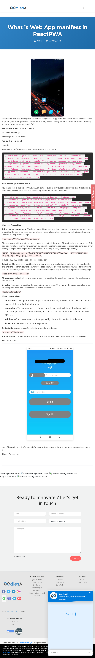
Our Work (59, 585)
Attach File (20, 556)
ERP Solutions (37, 590)
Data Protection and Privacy (37, 594)
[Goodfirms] (10, 631)
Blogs (82, 580)
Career (14, 624)
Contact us (15, 621)
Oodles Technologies (26, 643)
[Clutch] (18, 631)
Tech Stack (59, 582)
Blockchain (37, 585)
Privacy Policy (82, 582)
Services (60, 580)
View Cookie (7, 652)
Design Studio (37, 582)
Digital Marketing (37, 580)
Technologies (37, 588)
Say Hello (70, 614)
